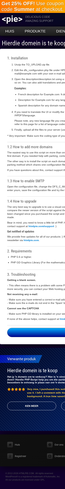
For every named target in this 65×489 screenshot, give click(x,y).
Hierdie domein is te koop (32, 370)
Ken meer (31, 406)
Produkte (35, 31)
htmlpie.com (31, 240)
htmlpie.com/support (41, 226)
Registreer (20, 456)
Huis (9, 31)
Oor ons (59, 444)
